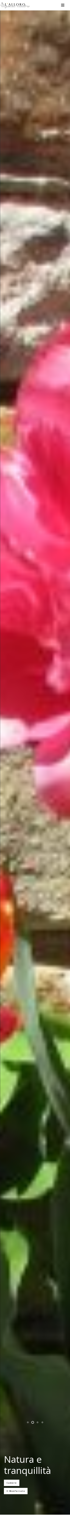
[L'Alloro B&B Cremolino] (15, 5)
